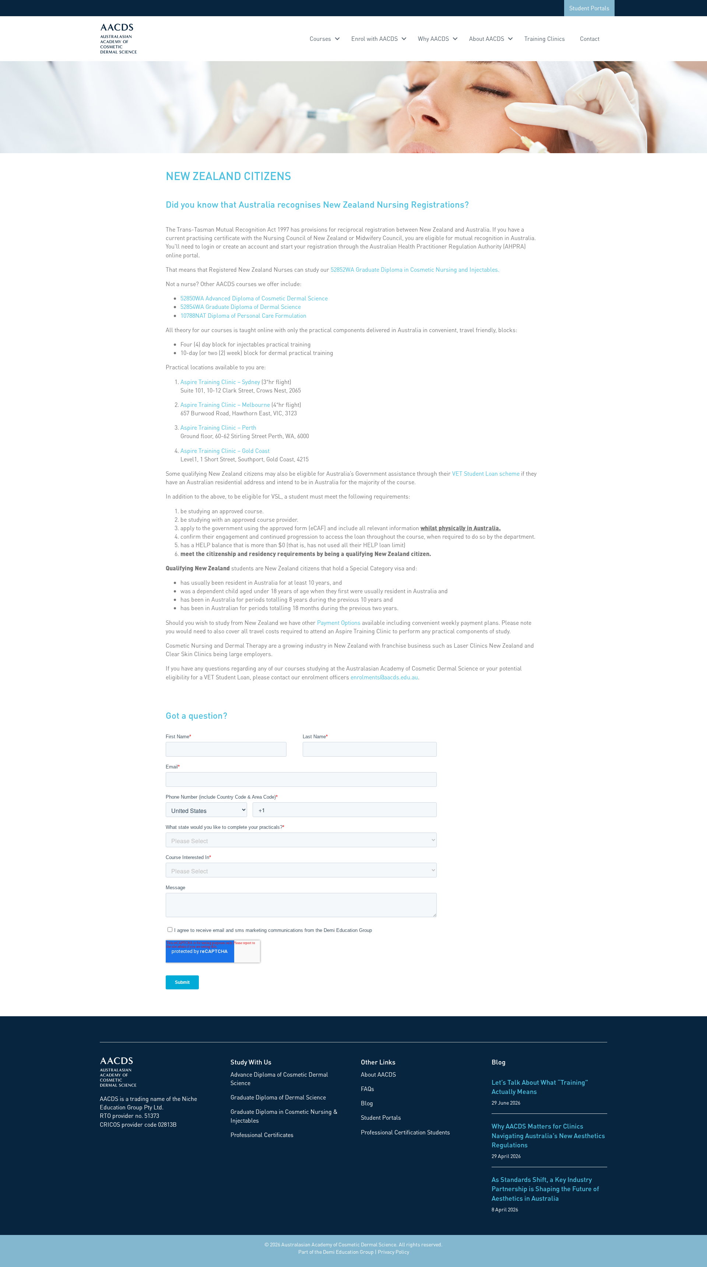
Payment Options (338, 622)
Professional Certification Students (405, 1132)
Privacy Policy (393, 1251)
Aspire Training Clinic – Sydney (220, 382)
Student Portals (589, 8)
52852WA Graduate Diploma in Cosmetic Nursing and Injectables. (415, 269)
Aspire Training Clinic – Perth (218, 427)
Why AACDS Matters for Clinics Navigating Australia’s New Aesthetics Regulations (548, 1135)
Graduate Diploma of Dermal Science (278, 1097)
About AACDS (486, 38)
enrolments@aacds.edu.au (384, 677)
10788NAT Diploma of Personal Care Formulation (243, 315)
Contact (589, 38)
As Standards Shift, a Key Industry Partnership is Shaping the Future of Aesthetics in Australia (545, 1188)
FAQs (367, 1088)
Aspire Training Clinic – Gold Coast (225, 450)
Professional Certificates (262, 1134)
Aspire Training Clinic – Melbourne (225, 404)
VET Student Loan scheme (486, 473)
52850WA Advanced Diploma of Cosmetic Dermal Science (254, 298)
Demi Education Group (348, 1251)
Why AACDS (433, 38)
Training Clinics (544, 38)
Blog (367, 1103)
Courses (320, 38)
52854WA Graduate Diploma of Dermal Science (240, 306)
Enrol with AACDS (374, 38)
